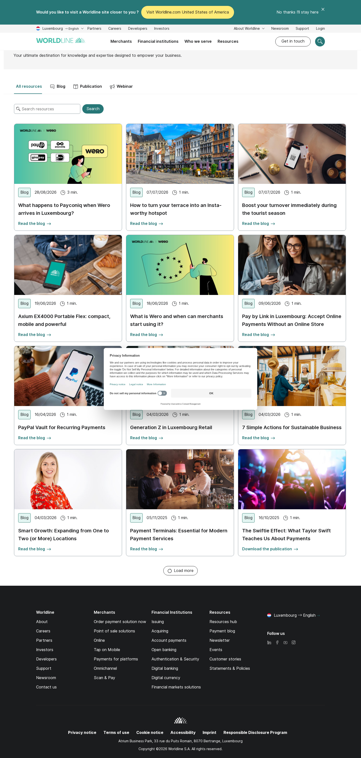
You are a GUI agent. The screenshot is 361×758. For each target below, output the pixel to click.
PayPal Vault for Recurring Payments (61, 427)
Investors (161, 29)
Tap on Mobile (107, 649)
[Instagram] (293, 643)
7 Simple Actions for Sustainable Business (292, 427)
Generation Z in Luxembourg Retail (171, 427)
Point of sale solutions (114, 631)
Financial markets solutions (176, 687)
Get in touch (293, 41)
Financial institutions (158, 41)
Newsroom (280, 28)
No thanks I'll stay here (298, 12)
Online (99, 640)
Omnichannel (105, 668)
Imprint (209, 732)
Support (302, 29)
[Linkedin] (269, 643)
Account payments (169, 640)
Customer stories (225, 659)
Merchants (121, 41)
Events (215, 649)
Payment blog (222, 631)
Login (320, 29)
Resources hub (223, 621)
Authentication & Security (175, 659)
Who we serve (198, 41)
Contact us (46, 687)
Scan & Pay (104, 677)
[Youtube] (285, 643)
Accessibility (182, 732)
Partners (94, 28)
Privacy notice (82, 732)
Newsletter (219, 640)
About (42, 621)
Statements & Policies (229, 668)
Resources (228, 41)
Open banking (164, 649)
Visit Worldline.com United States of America (187, 12)
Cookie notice (149, 732)
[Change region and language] (318, 616)
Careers (114, 29)
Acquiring (160, 631)
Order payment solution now (120, 621)
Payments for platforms (116, 659)
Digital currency (166, 677)
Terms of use (116, 732)
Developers (137, 28)
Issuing (158, 621)
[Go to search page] (320, 41)
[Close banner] (323, 12)
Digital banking (165, 668)
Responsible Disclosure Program (255, 732)
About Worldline (247, 28)
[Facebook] (277, 643)
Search (92, 108)
